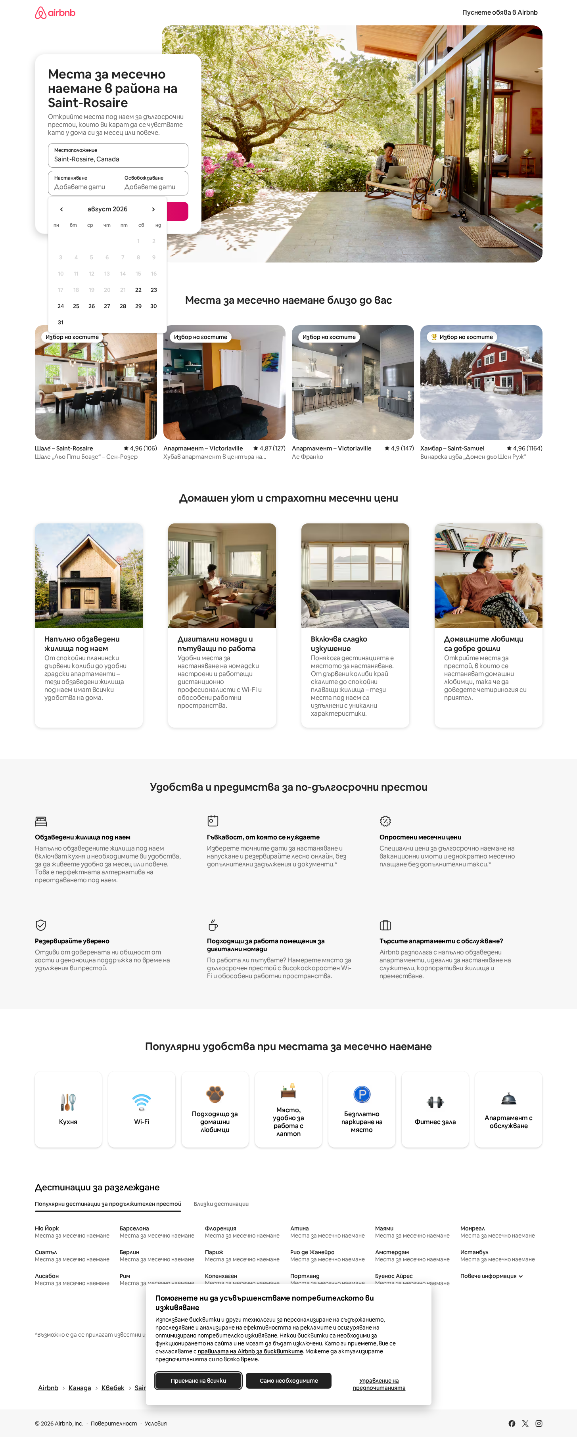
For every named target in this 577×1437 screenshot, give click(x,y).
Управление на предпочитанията (379, 1384)
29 (138, 306)
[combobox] (118, 159)
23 (154, 289)
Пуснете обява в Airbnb (500, 12)
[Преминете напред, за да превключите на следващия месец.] (153, 209)
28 (123, 306)
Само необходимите (288, 1380)
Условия (156, 1423)
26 (91, 306)
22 (138, 289)
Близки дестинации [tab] (221, 1203)
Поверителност (114, 1423)
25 (76, 306)
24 (61, 306)
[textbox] (83, 187)
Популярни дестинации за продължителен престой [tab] (108, 1203)
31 (60, 322)
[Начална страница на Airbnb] (55, 12)
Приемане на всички (198, 1380)
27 (107, 306)
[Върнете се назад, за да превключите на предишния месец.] (61, 209)
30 (153, 306)
